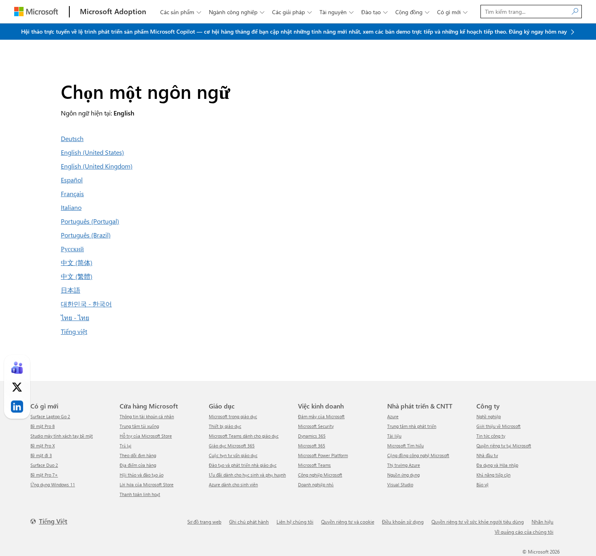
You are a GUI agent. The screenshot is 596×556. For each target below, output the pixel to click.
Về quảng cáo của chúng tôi (524, 531)
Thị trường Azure (403, 465)
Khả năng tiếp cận (493, 475)
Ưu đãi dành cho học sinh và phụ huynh (247, 475)
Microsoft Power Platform (323, 455)
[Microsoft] (36, 11)
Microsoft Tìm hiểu (405, 446)
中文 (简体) (76, 262)
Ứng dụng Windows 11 (52, 484)
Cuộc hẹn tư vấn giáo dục (233, 455)
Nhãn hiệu (542, 521)
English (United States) (92, 152)
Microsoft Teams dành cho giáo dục (244, 436)
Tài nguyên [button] (336, 12)
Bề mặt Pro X (42, 446)
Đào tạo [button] (374, 12)
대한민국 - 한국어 (86, 303)
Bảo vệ (482, 484)
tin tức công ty (490, 436)
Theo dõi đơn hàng (138, 455)
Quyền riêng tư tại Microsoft (503, 446)
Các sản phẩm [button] (180, 12)
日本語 (70, 290)
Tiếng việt (74, 331)
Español (72, 179)
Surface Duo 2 (44, 465)
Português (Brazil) (86, 235)
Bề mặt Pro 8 (42, 426)
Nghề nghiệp (488, 416)
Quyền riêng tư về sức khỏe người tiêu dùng (477, 521)
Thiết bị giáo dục (225, 426)
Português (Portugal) (90, 221)
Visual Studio (400, 484)
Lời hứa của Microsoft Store (147, 484)
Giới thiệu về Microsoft (498, 426)
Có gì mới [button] (452, 12)
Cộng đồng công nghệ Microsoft (418, 455)
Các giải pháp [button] (292, 12)
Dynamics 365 (312, 436)
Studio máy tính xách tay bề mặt (61, 436)
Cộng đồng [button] (412, 12)
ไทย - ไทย (75, 317)
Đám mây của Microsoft (321, 416)
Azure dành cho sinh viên (233, 484)
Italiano (71, 207)
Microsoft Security (316, 426)
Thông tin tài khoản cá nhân (147, 416)
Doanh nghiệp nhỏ (316, 484)
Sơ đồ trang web (204, 521)
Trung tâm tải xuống (139, 426)
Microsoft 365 (311, 446)
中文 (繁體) (76, 276)
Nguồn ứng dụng (403, 475)
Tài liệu (394, 436)
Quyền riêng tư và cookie (347, 521)
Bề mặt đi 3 (41, 455)
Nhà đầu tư (487, 455)
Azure (393, 416)
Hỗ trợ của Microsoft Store (146, 436)
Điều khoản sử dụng (403, 521)
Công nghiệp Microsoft (320, 475)
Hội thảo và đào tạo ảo (141, 475)
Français (72, 193)
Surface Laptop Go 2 (50, 416)
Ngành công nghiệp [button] (236, 12)
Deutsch (72, 138)
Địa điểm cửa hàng (138, 465)
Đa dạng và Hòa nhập (497, 465)
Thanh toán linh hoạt (140, 494)
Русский (72, 248)
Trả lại (125, 446)
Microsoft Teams (314, 465)
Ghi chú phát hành (249, 521)
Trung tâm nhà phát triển (411, 426)
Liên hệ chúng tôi (295, 521)
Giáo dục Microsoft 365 (232, 446)
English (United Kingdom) (97, 166)
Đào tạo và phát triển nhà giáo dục (243, 465)
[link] (17, 367)
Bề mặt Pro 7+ (44, 475)
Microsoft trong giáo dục (233, 416)
